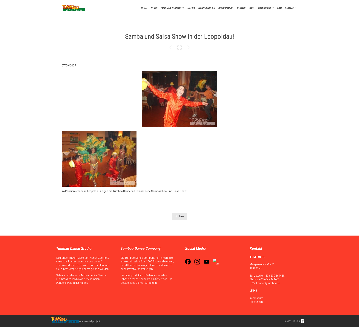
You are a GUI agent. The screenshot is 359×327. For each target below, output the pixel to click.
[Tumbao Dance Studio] (73, 8)
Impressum (256, 298)
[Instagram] (197, 261)
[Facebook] (188, 261)
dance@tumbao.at (269, 283)
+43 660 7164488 (274, 275)
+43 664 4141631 (269, 279)
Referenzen (256, 301)
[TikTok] (216, 261)
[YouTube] (206, 261)
